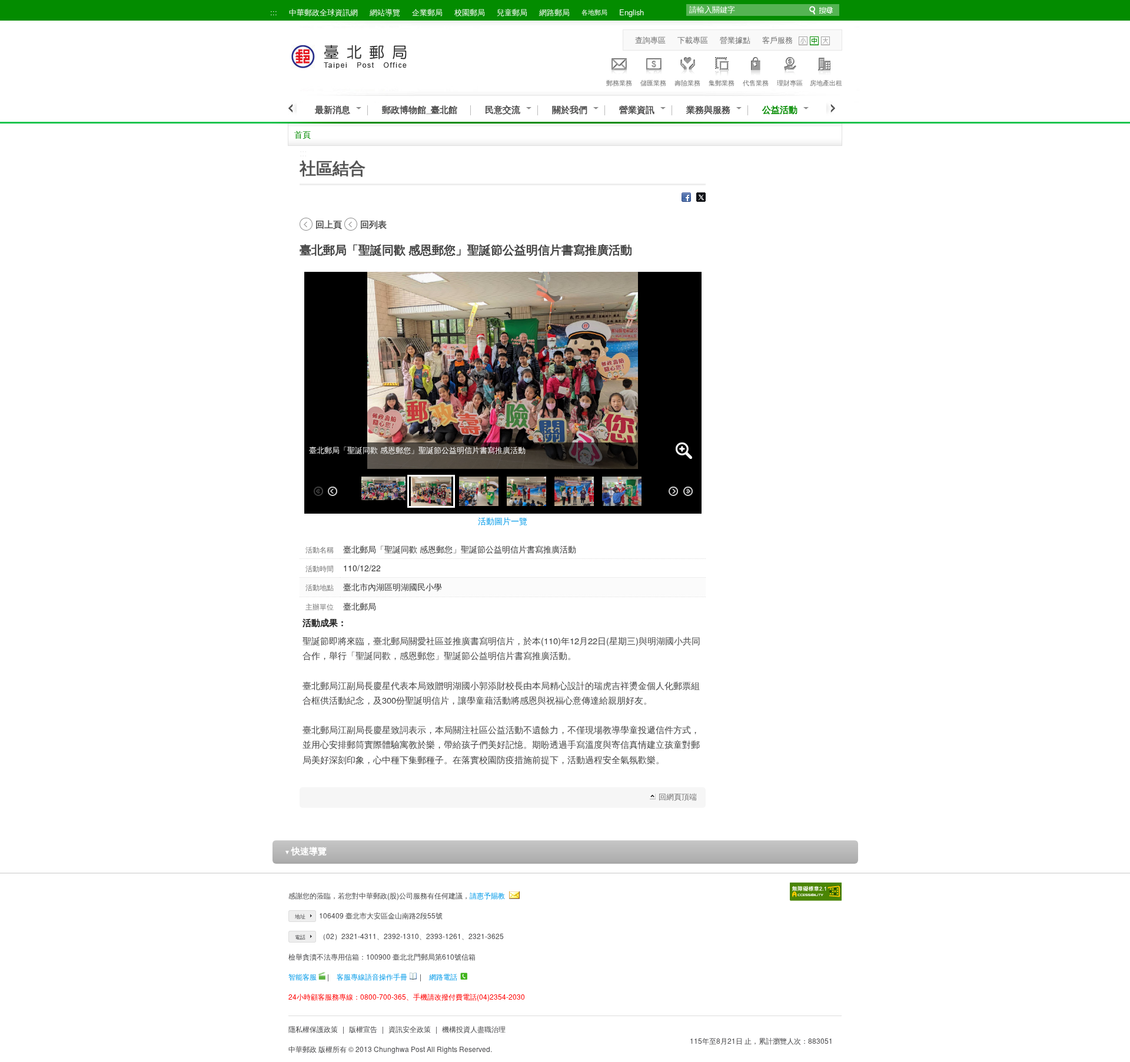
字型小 (803, 40)
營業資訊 (636, 110)
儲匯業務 (653, 82)
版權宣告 (363, 1029)
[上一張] (332, 491)
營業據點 (735, 39)
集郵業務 (721, 82)
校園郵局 (469, 12)
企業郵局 (427, 12)
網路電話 (443, 976)
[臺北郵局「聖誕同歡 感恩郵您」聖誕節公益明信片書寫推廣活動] (383, 491)
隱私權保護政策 (313, 1029)
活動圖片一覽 (502, 521)
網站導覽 (385, 12)
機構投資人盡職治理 (474, 1029)
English (631, 12)
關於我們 (569, 110)
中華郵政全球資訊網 (323, 12)
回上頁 (328, 224)
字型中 (814, 40)
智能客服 (302, 976)
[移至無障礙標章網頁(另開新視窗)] (816, 892)
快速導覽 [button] (305, 850)
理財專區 (790, 82)
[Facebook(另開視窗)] (686, 198)
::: (273, 12)
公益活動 (779, 110)
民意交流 (502, 110)
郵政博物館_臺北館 (419, 110)
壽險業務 (687, 82)
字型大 (825, 40)
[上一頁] (292, 108)
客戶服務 (777, 39)
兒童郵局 (512, 12)
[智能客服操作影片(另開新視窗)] (321, 976)
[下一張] (673, 491)
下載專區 (692, 39)
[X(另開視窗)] (701, 198)
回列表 (373, 224)
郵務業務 (619, 82)
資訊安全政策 (409, 1029)
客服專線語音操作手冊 (372, 976)
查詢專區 (650, 39)
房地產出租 (826, 82)
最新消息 (332, 110)
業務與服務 (708, 110)
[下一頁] (830, 108)
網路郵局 (554, 12)
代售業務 (756, 82)
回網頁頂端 (678, 796)
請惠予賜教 (487, 895)
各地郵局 (594, 11)
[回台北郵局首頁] (371, 54)
